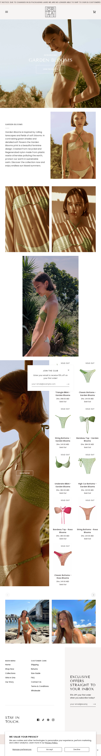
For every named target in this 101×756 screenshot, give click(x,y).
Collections (10, 673)
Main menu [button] (10, 661)
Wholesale (35, 690)
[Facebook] (38, 720)
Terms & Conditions (40, 686)
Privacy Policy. (51, 743)
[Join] (92, 704)
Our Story (9, 682)
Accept (49, 749)
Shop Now (9, 669)
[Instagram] (53, 720)
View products (50, 69)
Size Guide (35, 673)
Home (8, 664)
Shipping (35, 664)
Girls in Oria (10, 677)
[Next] (93, 595)
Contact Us (36, 682)
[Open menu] (9, 12)
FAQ (33, 677)
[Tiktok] (43, 720)
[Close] (97, 750)
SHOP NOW (25, 473)
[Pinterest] (48, 720)
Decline (77, 749)
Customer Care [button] (39, 661)
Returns (34, 669)
